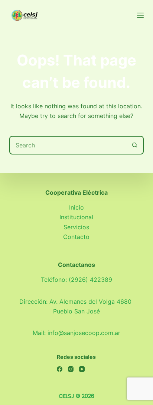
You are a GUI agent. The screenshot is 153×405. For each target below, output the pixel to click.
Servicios (76, 227)
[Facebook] (59, 369)
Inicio (76, 207)
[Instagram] (71, 369)
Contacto (76, 236)
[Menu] (140, 15)
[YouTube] (82, 369)
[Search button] (134, 145)
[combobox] (68, 145)
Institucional (76, 217)
